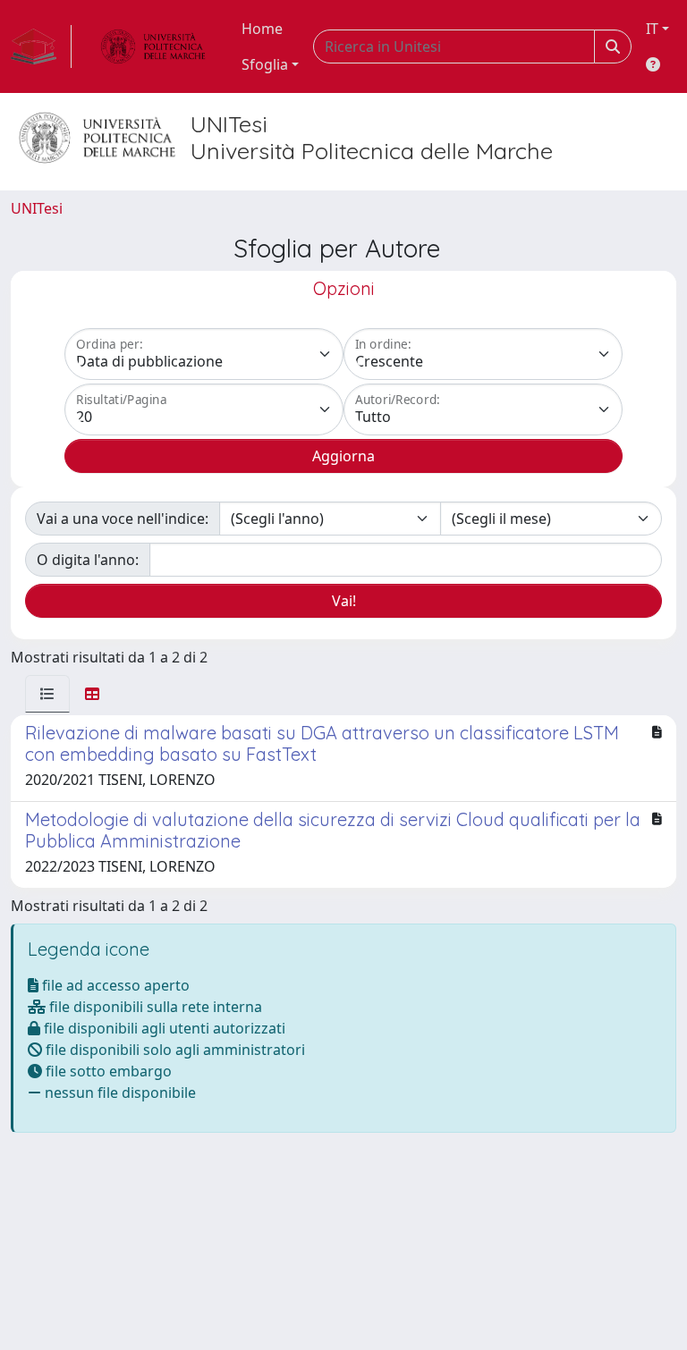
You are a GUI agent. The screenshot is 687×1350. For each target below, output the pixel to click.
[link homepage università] (153, 46)
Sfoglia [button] (265, 64)
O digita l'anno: (88, 560)
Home (262, 28)
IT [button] (652, 28)
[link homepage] (41, 46)
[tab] (47, 694)
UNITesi (37, 208)
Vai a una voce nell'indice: (122, 518)
